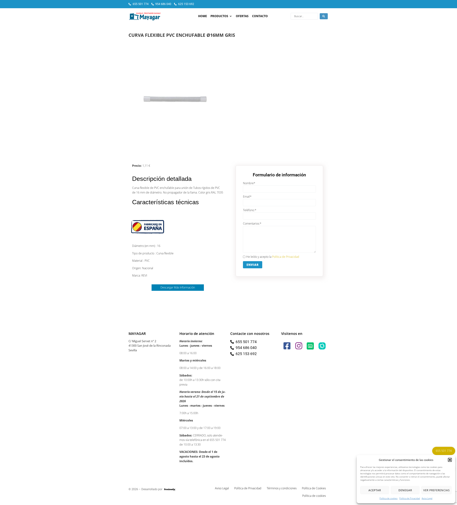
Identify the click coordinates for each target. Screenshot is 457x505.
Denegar (405, 490)
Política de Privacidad (409, 498)
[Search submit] (324, 16)
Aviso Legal (427, 498)
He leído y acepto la (272, 257)
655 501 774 (444, 451)
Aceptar (374, 490)
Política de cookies (389, 498)
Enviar (253, 265)
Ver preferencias (436, 490)
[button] (450, 460)
